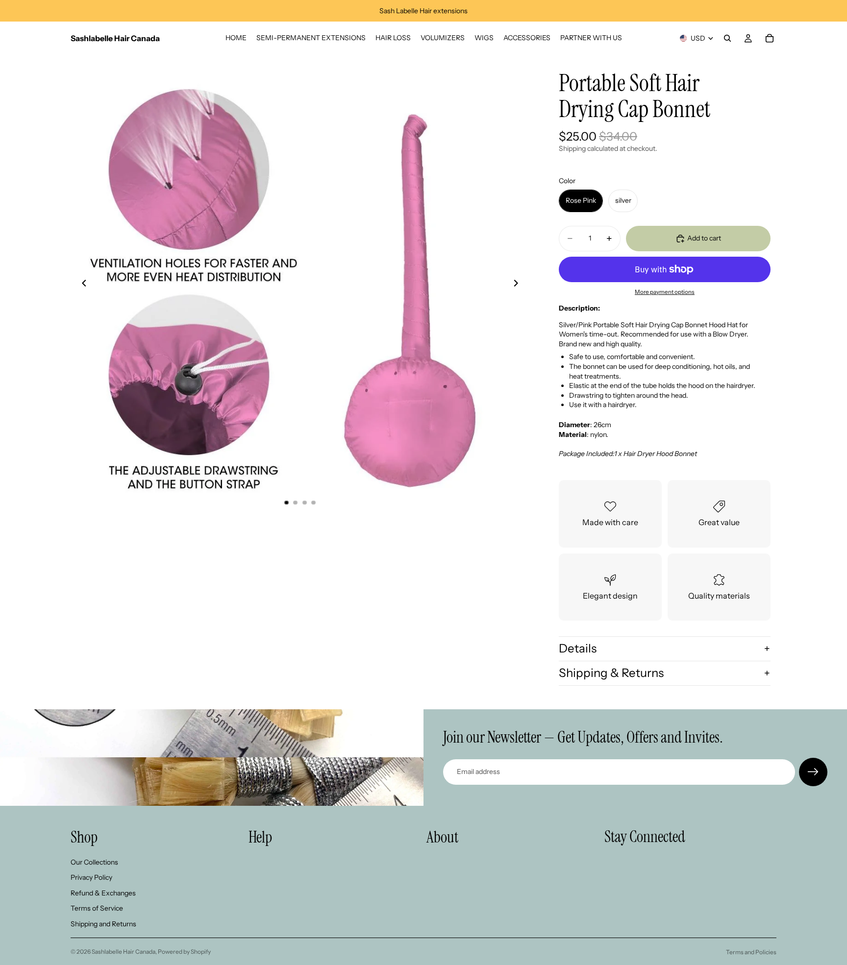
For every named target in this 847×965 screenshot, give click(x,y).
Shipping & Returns (611, 673)
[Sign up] (813, 772)
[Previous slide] (81, 284)
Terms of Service (97, 908)
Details (578, 648)
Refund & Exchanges (103, 893)
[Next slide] (518, 284)
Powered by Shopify (184, 951)
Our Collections (94, 861)
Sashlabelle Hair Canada (123, 951)
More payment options (665, 292)
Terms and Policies (751, 952)
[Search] (727, 38)
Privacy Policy (91, 877)
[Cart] (769, 38)
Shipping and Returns (103, 923)
